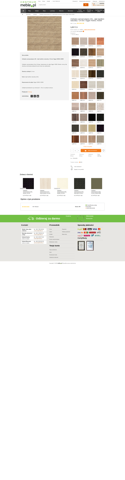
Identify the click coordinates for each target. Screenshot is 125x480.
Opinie (50, 231)
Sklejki (37, 10)
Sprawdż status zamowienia (84, 1)
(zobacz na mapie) (25, 238)
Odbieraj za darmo (48, 218)
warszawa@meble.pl (38, 242)
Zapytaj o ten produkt (79, 169)
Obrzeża (61, 10)
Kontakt (48, 1)
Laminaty (52, 10)
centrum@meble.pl (38, 230)
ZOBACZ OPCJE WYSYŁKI (89, 29)
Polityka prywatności (66, 231)
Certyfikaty (82, 238)
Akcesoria (70, 10)
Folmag (30, 92)
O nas (39, 1)
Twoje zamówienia (53, 249)
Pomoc (43, 1)
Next (105, 186)
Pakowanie (51, 236)
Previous (19, 186)
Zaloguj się (95, 1)
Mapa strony (64, 234)
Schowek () (75, 1)
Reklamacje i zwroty (53, 241)
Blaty (44, 10)
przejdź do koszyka (100, 5)
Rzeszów (89, 218)
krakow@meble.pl (38, 238)
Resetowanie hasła (53, 254)
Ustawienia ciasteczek (53, 257)
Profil (50, 252)
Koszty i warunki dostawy (54, 239)
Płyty (29, 10)
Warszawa (89, 216)
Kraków (68, 216)
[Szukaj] (85, 4)
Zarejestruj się (101, 1)
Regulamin (64, 229)
